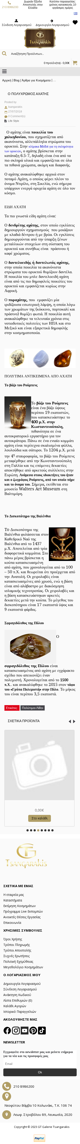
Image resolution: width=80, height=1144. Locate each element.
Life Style (13, 121)
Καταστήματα (12, 900)
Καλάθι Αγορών (14, 1006)
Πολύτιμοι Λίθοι (32, 708)
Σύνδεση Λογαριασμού (20, 989)
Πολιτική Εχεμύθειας (18, 961)
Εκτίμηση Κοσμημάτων (19, 906)
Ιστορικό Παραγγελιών (19, 1011)
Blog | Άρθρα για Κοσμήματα (32, 80)
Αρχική (6, 80)
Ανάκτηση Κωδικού (17, 995)
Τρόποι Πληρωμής (16, 945)
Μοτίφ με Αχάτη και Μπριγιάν (39, 804)
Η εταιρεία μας (13, 894)
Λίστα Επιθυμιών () (17, 1000)
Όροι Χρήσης (12, 939)
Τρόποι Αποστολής (17, 950)
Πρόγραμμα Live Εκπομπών (23, 911)
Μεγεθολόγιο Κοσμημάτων (23, 967)
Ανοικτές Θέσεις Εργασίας (21, 917)
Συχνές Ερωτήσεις (16, 956)
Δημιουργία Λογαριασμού (22, 983)
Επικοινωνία (12, 922)
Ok (40, 1072)
